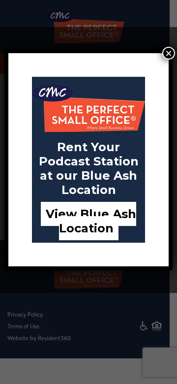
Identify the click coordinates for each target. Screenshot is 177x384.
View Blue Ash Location (91, 221)
